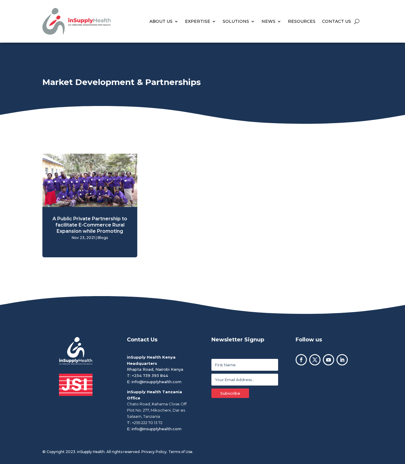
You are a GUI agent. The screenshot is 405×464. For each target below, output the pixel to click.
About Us (161, 21)
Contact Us (336, 21)
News (268, 21)
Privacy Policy (154, 451)
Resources (301, 21)
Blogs (103, 237)
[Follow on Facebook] (301, 359)
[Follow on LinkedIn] (342, 359)
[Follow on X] (315, 359)
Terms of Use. (180, 451)
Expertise (197, 21)
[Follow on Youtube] (328, 359)
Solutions (236, 21)
